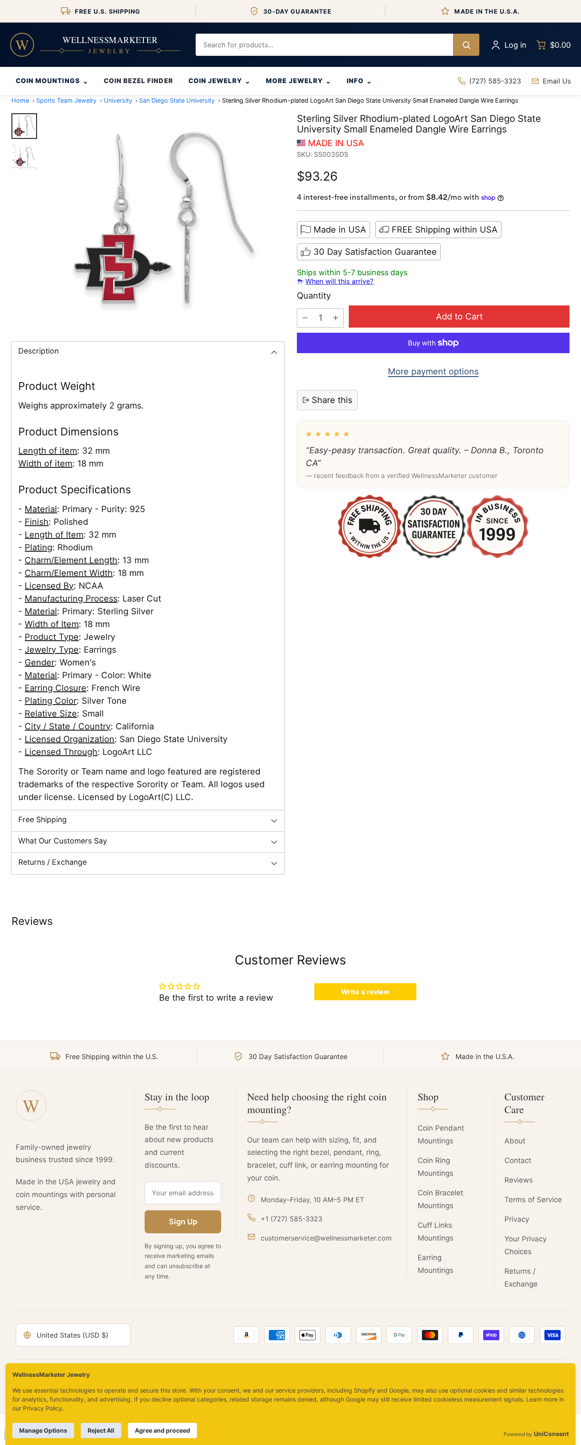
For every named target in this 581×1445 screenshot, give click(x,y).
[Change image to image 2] (24, 157)
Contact (517, 1160)
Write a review (365, 991)
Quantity (314, 296)
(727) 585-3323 (495, 81)
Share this (332, 400)
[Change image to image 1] (24, 126)
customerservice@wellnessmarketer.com (326, 1238)
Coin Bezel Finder (138, 81)
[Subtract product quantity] (305, 318)
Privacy (516, 1219)
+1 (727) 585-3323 (291, 1219)
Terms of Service (533, 1199)
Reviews (518, 1180)
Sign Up (183, 1221)
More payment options (433, 371)
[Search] (466, 45)
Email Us (557, 81)
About (514, 1141)
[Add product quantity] (335, 318)
